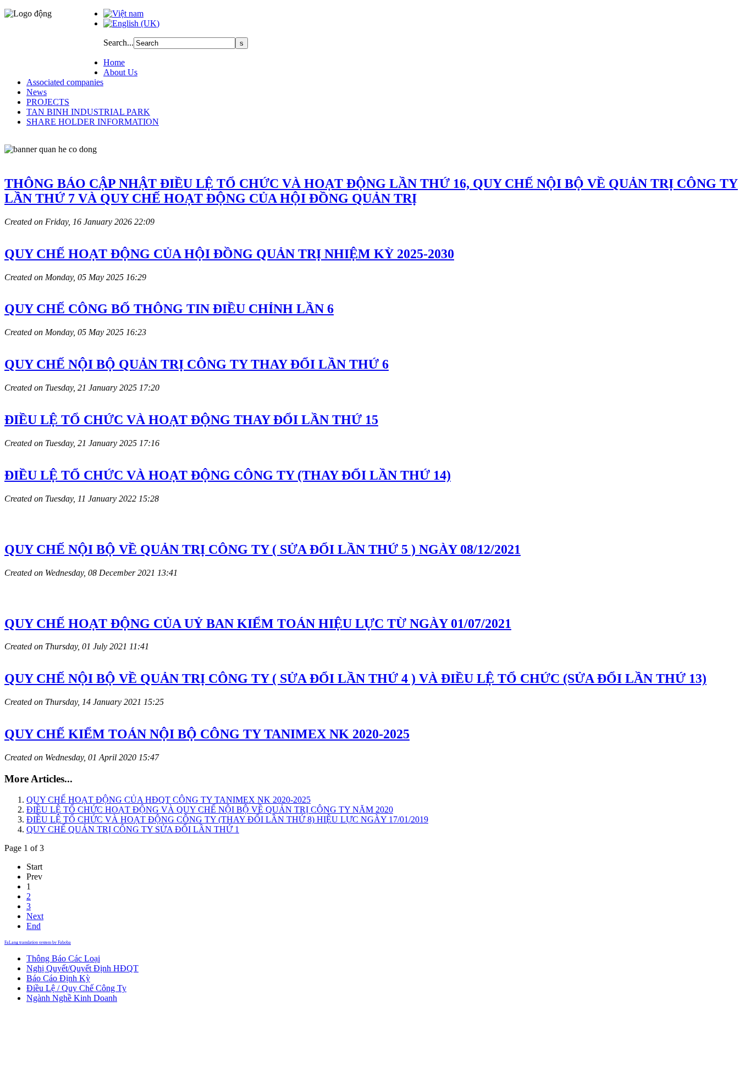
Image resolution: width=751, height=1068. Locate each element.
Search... (118, 42)
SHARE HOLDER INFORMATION (92, 121)
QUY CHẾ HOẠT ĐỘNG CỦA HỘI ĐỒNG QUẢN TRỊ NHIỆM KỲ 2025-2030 (229, 254)
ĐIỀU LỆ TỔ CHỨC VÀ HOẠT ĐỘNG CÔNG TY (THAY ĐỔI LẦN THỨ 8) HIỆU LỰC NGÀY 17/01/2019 (227, 819)
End (33, 926)
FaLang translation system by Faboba (37, 942)
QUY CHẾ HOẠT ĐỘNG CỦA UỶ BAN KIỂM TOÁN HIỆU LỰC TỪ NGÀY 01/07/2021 (257, 623)
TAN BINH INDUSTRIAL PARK (88, 111)
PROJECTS (47, 102)
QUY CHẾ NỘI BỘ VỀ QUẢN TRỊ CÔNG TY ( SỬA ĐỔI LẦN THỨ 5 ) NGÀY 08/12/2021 (262, 549)
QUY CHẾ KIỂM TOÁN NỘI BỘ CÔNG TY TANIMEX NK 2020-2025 (207, 734)
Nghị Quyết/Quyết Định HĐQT (82, 968)
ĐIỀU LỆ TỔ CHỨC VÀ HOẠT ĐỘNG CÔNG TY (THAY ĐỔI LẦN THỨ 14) (227, 475)
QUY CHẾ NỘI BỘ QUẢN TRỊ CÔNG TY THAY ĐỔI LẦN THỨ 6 (196, 364)
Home (114, 62)
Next (34, 916)
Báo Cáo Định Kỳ (58, 978)
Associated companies (64, 82)
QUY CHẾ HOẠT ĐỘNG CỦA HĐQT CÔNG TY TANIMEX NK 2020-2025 (168, 799)
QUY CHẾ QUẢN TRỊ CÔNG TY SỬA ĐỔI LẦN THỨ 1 (132, 829)
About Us (120, 72)
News (36, 92)
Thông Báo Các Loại (63, 958)
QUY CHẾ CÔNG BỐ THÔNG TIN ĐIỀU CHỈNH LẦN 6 (169, 309)
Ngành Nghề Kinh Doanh (71, 998)
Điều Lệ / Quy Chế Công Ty (76, 988)
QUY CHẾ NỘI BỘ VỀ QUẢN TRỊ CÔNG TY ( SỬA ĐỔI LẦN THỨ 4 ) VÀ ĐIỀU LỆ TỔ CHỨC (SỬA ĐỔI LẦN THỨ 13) (355, 678)
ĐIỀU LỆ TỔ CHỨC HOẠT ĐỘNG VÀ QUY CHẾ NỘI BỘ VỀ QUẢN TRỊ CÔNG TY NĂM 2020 (209, 809)
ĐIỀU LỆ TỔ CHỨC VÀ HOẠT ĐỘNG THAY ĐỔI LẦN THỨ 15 (191, 420)
